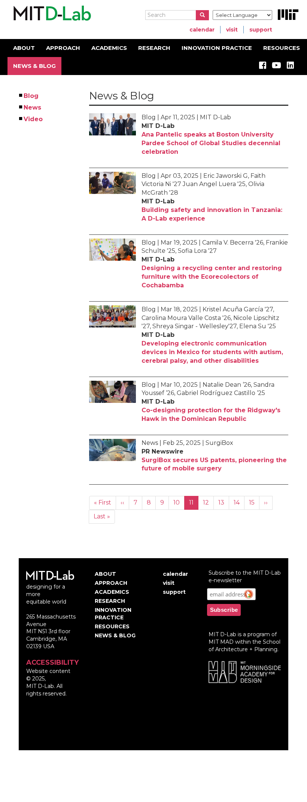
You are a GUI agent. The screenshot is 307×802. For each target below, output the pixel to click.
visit (232, 29)
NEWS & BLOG (34, 65)
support (260, 29)
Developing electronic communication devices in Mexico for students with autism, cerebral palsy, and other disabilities (212, 352)
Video (33, 119)
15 (254, 502)
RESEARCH (154, 47)
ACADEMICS (109, 47)
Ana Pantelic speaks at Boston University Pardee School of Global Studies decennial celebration (211, 143)
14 (239, 502)
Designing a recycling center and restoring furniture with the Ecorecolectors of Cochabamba (212, 276)
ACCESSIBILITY (52, 662)
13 (223, 502)
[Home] (51, 13)
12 (208, 502)
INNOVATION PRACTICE (217, 47)
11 (193, 504)
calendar (202, 29)
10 (179, 502)
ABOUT (24, 47)
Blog (31, 95)
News (32, 107)
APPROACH (63, 47)
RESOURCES (281, 47)
